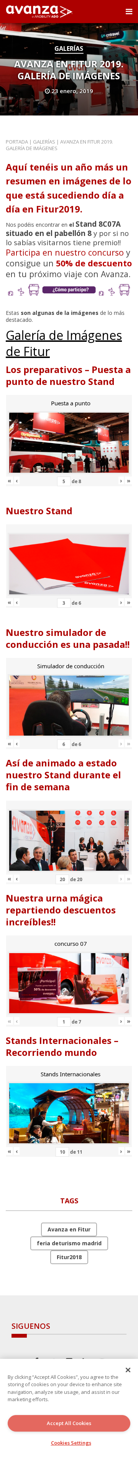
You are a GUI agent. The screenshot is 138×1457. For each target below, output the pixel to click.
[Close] (128, 1370)
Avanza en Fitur (69, 1229)
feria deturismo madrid (69, 1243)
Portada (17, 141)
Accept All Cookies (69, 1423)
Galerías (68, 48)
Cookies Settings (71, 1442)
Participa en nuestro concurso (65, 252)
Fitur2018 (69, 1257)
